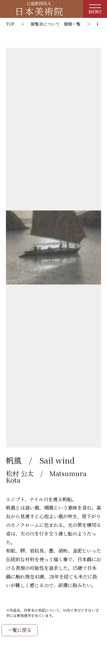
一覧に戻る (20, 630)
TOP (10, 24)
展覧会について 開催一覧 (56, 24)
